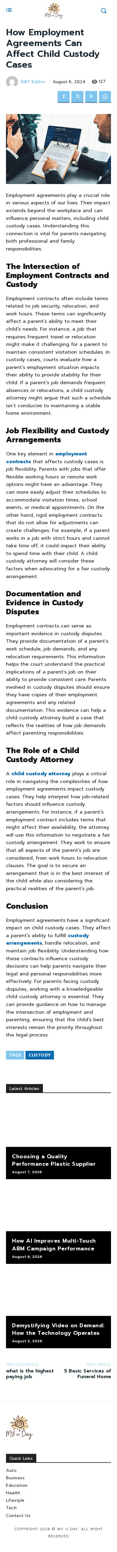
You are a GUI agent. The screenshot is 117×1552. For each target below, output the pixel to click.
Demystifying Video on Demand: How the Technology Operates (58, 1329)
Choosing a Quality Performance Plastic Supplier (54, 1160)
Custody (39, 1055)
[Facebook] (64, 97)
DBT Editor (33, 82)
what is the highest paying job (30, 1373)
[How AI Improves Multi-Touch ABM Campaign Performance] (58, 1208)
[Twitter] (77, 97)
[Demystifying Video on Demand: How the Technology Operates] (58, 1293)
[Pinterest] (91, 97)
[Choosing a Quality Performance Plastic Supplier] (58, 1124)
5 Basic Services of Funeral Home (87, 1373)
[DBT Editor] (13, 82)
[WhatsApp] (105, 97)
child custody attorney (40, 773)
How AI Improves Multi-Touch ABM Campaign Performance (54, 1244)
